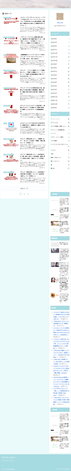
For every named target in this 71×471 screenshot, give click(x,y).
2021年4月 (60, 82)
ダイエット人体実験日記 (60, 130)
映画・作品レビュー (60, 157)
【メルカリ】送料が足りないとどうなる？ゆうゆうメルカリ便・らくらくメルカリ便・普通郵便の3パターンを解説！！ (61, 343)
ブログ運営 (60, 141)
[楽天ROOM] (61, 25)
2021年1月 (60, 93)
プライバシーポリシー (8, 460)
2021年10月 (60, 60)
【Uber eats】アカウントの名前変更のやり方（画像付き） (61, 323)
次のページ (24, 188)
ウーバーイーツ (60, 119)
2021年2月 (60, 89)
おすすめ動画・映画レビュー (60, 126)
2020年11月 (60, 100)
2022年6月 (60, 46)
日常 (60, 154)
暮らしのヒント (60, 161)
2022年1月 (60, 49)
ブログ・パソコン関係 (60, 137)
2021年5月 (60, 79)
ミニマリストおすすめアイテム (60, 145)
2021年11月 (60, 57)
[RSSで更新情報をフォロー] (65, 25)
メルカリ (60, 150)
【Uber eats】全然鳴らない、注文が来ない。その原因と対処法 (61, 361)
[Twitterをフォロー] (57, 25)
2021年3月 (60, 86)
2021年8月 (60, 68)
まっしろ (60, 22)
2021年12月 (60, 53)
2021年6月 (60, 75)
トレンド (60, 133)
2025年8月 (60, 39)
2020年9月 (60, 108)
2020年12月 (60, 97)
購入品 (60, 168)
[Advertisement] (59, 181)
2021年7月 (60, 71)
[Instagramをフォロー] (59, 25)
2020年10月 (60, 104)
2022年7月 (60, 42)
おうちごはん (60, 122)
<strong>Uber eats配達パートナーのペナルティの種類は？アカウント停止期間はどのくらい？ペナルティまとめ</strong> (61, 381)
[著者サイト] (55, 25)
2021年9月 (60, 64)
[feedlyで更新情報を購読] (63, 25)
